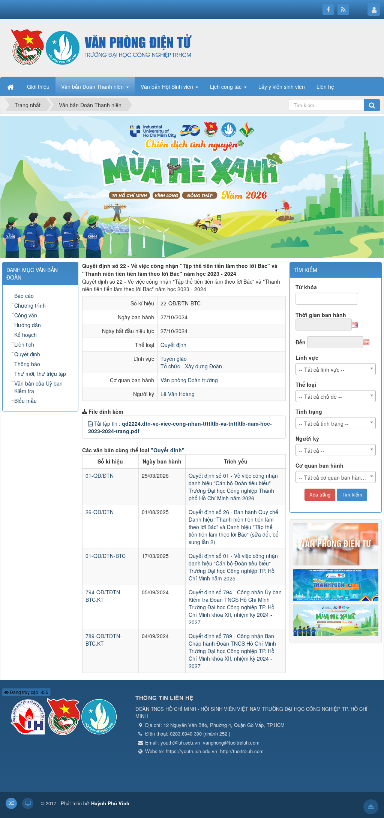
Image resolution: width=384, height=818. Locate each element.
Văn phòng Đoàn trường (189, 380)
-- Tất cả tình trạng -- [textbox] (324, 423)
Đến (301, 342)
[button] (90, 423)
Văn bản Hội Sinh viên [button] (168, 86)
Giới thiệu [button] (38, 86)
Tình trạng (309, 411)
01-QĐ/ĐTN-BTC (106, 555)
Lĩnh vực (307, 357)
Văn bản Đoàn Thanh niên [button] (93, 86)
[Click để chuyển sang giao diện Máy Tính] (27, 803)
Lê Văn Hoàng (177, 394)
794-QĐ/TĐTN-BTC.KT (104, 595)
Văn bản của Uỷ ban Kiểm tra (38, 387)
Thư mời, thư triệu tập (40, 373)
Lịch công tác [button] (226, 86)
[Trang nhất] (11, 86)
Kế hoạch (25, 334)
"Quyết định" (167, 450)
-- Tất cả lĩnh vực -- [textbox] (322, 369)
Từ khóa (306, 287)
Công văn (25, 315)
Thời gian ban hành (321, 315)
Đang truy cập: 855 (28, 692)
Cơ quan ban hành (320, 465)
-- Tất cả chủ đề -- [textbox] (320, 396)
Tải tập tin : (180, 427)
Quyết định (173, 344)
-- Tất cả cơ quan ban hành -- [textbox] (334, 477)
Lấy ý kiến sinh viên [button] (281, 86)
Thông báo (27, 364)
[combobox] (336, 369)
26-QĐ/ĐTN (100, 512)
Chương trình (30, 305)
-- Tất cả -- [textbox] (311, 450)
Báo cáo (24, 295)
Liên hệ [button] (325, 86)
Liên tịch (24, 344)
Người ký (307, 438)
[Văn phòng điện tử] (99, 47)
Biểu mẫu (25, 400)
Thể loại (306, 384)
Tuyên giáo (173, 358)
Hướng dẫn (27, 325)
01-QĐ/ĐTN (100, 475)
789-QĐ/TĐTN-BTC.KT (104, 639)
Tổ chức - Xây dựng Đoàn (191, 366)
